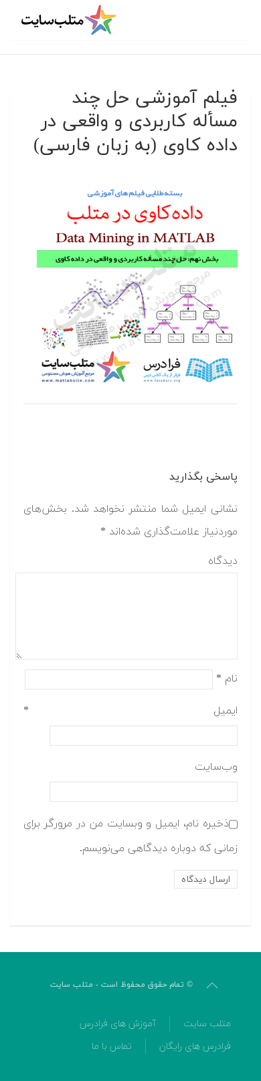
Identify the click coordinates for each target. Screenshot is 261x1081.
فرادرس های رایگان (195, 1046)
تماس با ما (112, 1046)
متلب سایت (207, 1024)
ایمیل (130, 711)
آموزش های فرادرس (118, 1024)
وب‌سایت (216, 767)
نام (227, 678)
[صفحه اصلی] (70, 20)
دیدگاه (223, 561)
